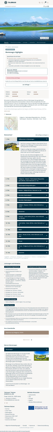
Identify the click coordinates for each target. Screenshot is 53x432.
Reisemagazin (8, 412)
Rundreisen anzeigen (10, 6)
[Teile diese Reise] (46, 6)
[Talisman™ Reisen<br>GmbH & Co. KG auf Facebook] (4, 403)
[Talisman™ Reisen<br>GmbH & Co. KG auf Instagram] (7, 403)
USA (30, 396)
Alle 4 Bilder (45, 38)
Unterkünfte (32, 42)
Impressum (32, 425)
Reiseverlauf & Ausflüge (15, 42)
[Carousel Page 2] (41, 359)
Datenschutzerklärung (43, 425)
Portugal (31, 398)
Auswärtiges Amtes (11, 315)
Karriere (7, 409)
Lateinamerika (32, 395)
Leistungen (25, 42)
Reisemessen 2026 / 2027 (11, 416)
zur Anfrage (26, 84)
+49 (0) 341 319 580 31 (11, 398)
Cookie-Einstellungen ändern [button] (27, 427)
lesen (7, 111)
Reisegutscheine (9, 418)
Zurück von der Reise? (10, 419)
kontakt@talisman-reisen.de (41, 81)
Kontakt (25, 425)
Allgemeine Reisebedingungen (13, 425)
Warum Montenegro (41, 42)
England (31, 400)
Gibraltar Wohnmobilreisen (35, 402)
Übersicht (6, 42)
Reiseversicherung (9, 414)
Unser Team (8, 410)
